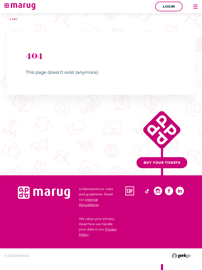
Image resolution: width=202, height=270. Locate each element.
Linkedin (179, 190)
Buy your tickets (162, 163)
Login (169, 6)
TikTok (147, 190)
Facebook (169, 190)
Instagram (158, 190)
